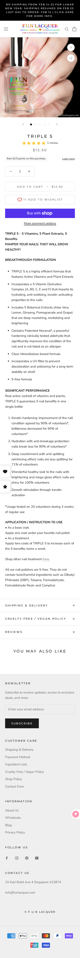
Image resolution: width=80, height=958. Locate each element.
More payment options (40, 223)
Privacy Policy (15, 832)
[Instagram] (16, 858)
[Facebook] (6, 858)
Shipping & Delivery (26, 605)
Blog (8, 825)
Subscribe (22, 723)
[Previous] (23, 124)
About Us (12, 810)
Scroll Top (63, 945)
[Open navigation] (6, 29)
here (46, 559)
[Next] (57, 124)
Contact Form (14, 786)
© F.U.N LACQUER (40, 911)
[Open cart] (74, 29)
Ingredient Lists (16, 764)
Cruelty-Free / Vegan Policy (35, 618)
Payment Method (17, 757)
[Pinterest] (26, 858)
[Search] (67, 29)
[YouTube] (36, 858)
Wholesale (13, 818)
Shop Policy (13, 779)
